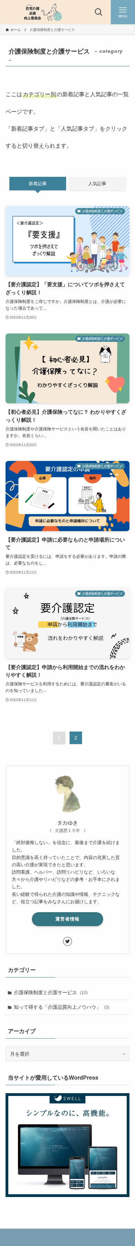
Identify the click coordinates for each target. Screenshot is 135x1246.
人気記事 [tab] (97, 183)
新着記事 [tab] (38, 183)
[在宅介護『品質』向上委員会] (41, 12)
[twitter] (67, 941)
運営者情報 (67, 919)
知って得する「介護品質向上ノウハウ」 (61, 1007)
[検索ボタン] (99, 12)
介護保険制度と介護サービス (51, 992)
